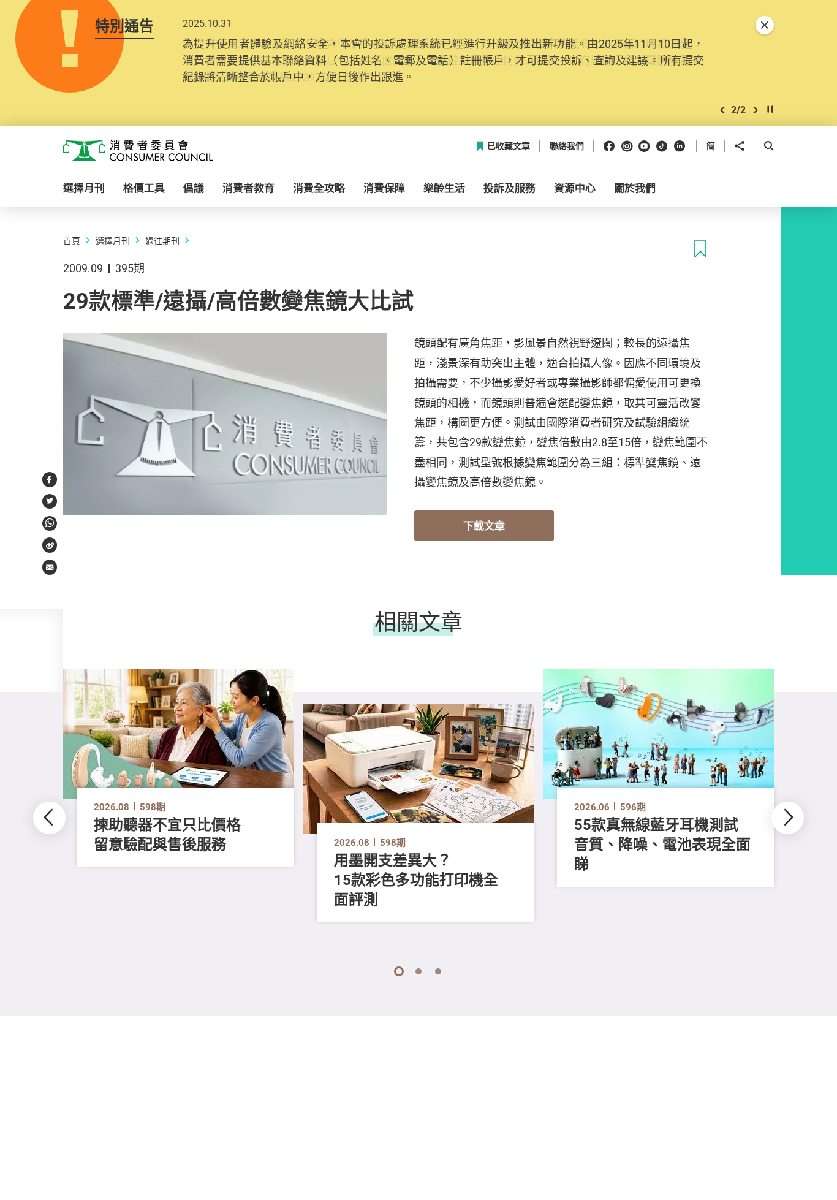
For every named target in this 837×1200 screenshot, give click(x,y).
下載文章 (484, 525)
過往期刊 (162, 240)
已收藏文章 (508, 146)
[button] (722, 110)
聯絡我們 (567, 146)
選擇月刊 (113, 240)
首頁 (71, 240)
